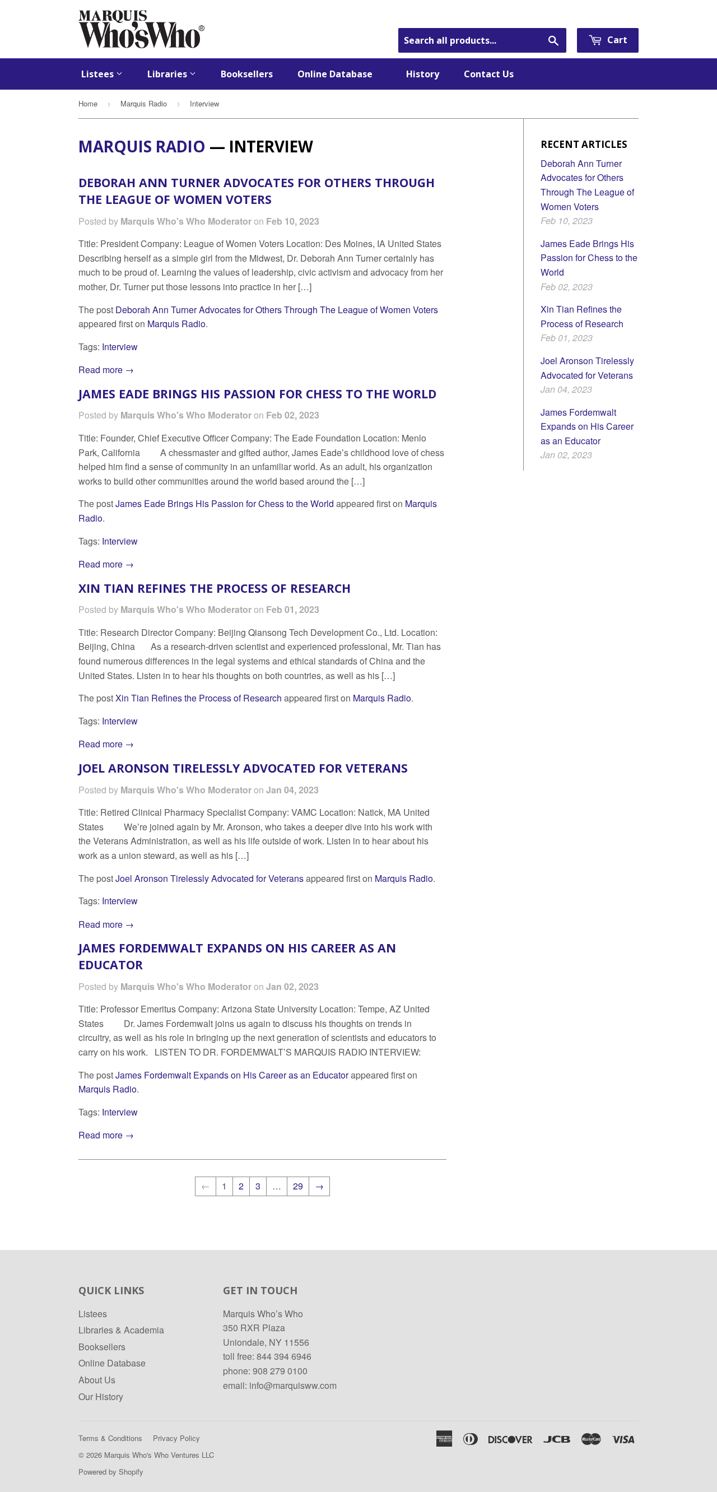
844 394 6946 (284, 1356)
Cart (616, 40)
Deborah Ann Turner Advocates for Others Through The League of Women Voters (256, 190)
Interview (120, 346)
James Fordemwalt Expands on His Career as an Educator (231, 1074)
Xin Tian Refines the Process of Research (214, 588)
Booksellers (247, 74)
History (422, 74)
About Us (96, 1379)
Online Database (339, 74)
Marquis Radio (143, 103)
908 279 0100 (280, 1370)
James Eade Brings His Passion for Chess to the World (257, 393)
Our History (100, 1396)
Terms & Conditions (110, 1438)
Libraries (168, 74)
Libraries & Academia (121, 1329)
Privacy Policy (176, 1438)
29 (298, 1185)
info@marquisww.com (293, 1385)
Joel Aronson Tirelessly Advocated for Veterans (243, 768)
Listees (98, 74)
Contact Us (489, 74)
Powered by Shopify (110, 1471)
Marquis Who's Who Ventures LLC (159, 1454)
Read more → (106, 369)
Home (87, 103)
